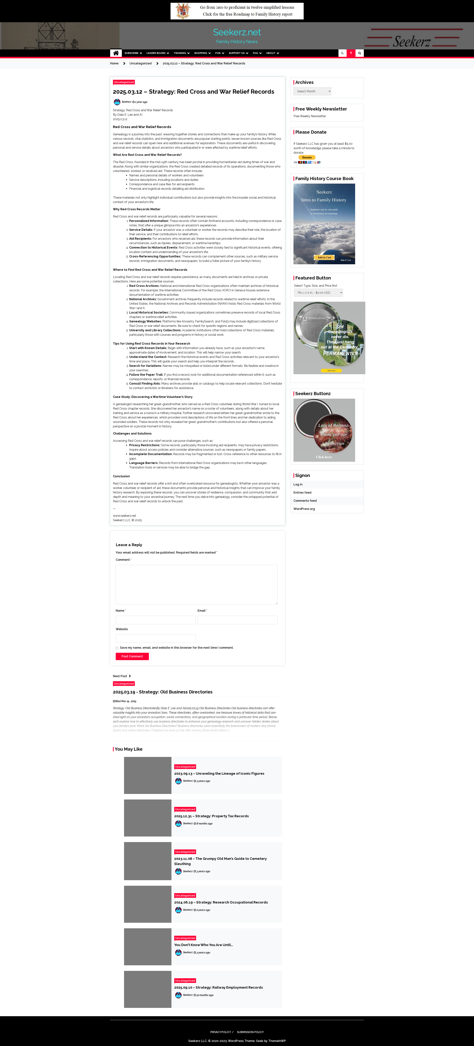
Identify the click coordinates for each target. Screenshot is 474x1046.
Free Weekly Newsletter (309, 116)
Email (202, 610)
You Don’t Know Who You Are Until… (203, 945)
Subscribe (131, 53)
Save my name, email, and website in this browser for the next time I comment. (177, 647)
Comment (123, 559)
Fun (218, 53)
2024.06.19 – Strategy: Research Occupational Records (221, 902)
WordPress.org (304, 509)
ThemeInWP (277, 1041)
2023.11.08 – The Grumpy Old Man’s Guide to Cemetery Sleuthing (220, 861)
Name (121, 610)
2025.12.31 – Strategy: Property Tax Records (211, 816)
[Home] (116, 53)
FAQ (255, 53)
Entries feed (302, 492)
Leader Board (156, 53)
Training (180, 53)
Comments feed (305, 500)
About (270, 53)
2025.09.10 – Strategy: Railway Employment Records (218, 987)
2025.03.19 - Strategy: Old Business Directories (163, 692)
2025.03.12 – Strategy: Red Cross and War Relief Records (193, 91)
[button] (342, 53)
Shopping (200, 53)
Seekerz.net (237, 32)
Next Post (120, 676)
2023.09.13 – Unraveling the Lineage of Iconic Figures (219, 773)
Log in (298, 484)
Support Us (237, 53)
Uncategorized (124, 82)
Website (122, 629)
